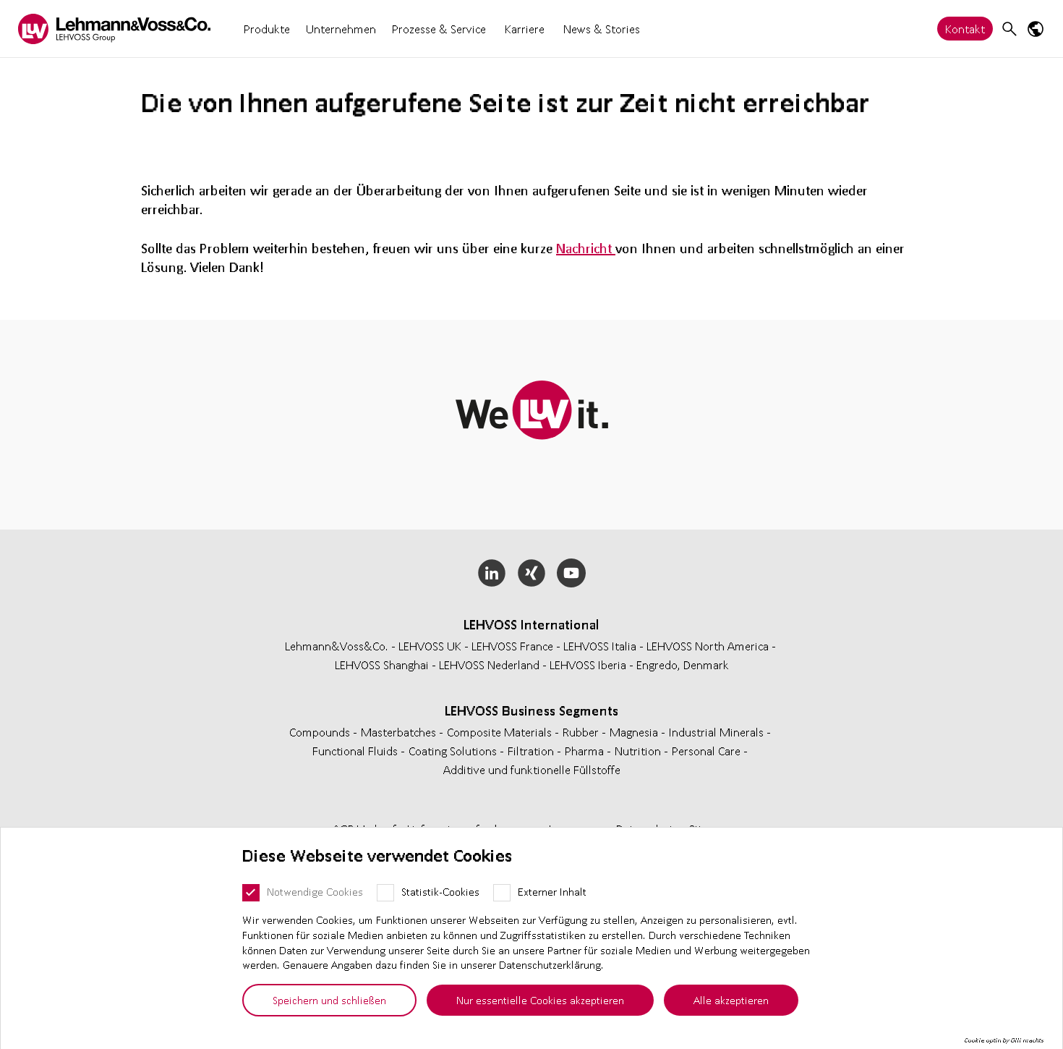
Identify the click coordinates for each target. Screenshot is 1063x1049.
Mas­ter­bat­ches (400, 732)
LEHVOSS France (512, 646)
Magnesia (635, 732)
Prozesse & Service (439, 28)
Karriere (525, 28)
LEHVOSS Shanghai (382, 664)
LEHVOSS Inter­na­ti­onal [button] (531, 624)
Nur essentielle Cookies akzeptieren (540, 999)
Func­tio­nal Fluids (356, 750)
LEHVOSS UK (429, 646)
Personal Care (707, 750)
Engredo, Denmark (682, 664)
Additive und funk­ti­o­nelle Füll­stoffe (531, 769)
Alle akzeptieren (731, 999)
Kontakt (965, 28)
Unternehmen (341, 28)
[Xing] (532, 573)
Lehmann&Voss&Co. (336, 646)
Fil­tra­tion (532, 750)
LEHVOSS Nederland (489, 664)
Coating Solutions (454, 750)
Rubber (582, 732)
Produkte (267, 28)
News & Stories (601, 28)
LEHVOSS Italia (599, 646)
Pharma (586, 750)
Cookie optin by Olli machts (1004, 1040)
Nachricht (585, 248)
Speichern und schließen (329, 999)
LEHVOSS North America (707, 646)
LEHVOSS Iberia (588, 664)
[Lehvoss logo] (114, 28)
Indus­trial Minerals (718, 732)
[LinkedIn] (492, 573)
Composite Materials (501, 732)
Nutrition (639, 750)
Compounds (321, 732)
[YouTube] (571, 573)
